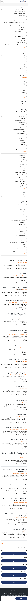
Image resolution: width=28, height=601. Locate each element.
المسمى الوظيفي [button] (22, 7)
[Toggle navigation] (2, 1)
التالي (2, 543)
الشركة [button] (24, 215)
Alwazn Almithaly (15, 441)
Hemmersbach (16, 473)
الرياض (20, 318)
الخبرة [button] (24, 81)
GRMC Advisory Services (14, 429)
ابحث (21, 598)
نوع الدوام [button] (23, 109)
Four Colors (17, 402)
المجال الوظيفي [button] (22, 202)
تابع (14, 553)
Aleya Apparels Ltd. (13, 302)
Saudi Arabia (24, 262)
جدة (21, 262)
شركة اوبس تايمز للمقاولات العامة (20, 457)
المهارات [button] (24, 114)
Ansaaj (18, 262)
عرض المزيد (24, 47)
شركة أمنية (25, 531)
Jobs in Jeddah (11, 595)
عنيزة (21, 402)
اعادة (8, 598)
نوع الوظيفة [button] (23, 101)
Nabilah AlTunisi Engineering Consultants (11, 487)
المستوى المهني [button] (22, 155)
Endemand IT (16, 502)
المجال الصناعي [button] (22, 164)
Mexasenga (16, 517)
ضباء (21, 347)
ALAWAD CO (16, 318)
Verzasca (17, 416)
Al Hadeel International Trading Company (12, 275)
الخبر (21, 487)
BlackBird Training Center (14, 334)
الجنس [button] (24, 192)
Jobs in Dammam (18, 595)
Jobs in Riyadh (23, 595)
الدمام (14, 374)
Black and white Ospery (14, 347)
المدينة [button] (24, 51)
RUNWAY (18, 388)
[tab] (14, 7)
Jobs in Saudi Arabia (5, 595)
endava (15, 289)
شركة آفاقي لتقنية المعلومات (21, 374)
